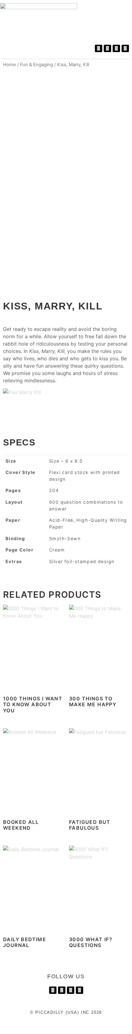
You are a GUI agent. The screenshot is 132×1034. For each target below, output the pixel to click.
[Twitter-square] (116, 48)
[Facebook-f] (107, 48)
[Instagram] (98, 48)
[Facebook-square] (61, 990)
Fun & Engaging (36, 64)
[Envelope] (125, 48)
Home (9, 64)
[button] (126, 9)
